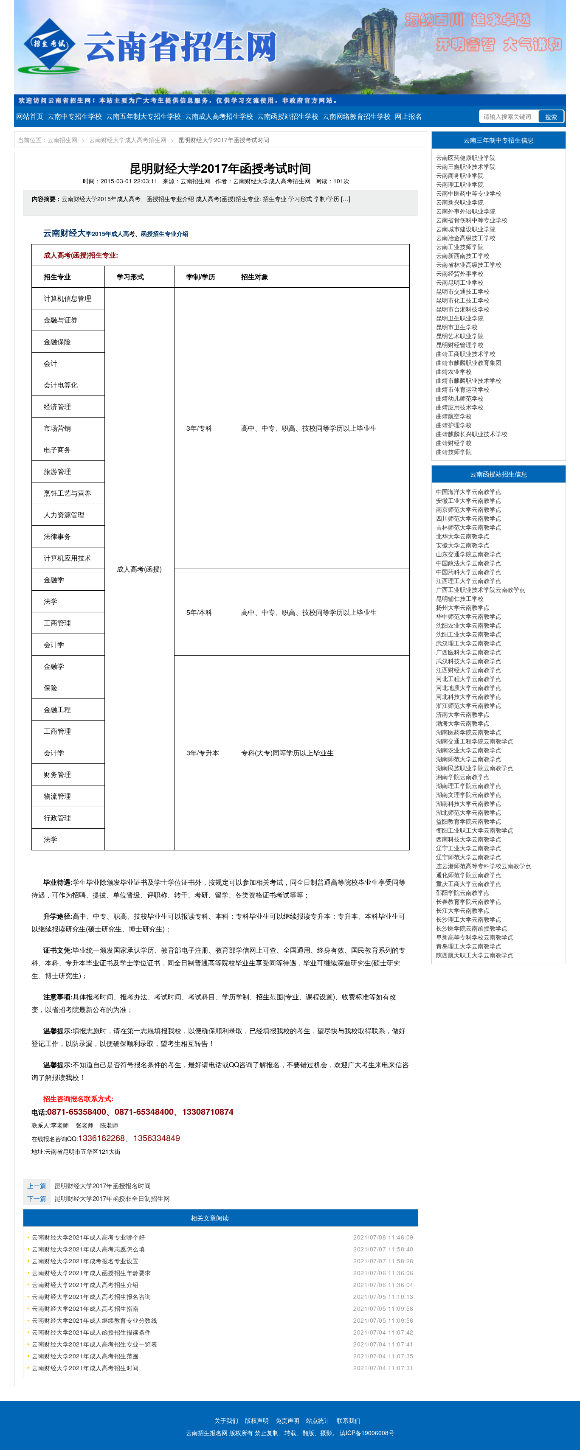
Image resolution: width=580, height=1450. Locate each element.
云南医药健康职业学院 (466, 157)
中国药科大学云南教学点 (468, 571)
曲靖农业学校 (454, 371)
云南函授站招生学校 (287, 116)
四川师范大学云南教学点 (468, 518)
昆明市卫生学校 (457, 327)
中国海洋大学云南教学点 (468, 491)
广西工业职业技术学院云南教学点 (480, 589)
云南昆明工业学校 (460, 282)
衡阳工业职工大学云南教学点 (474, 830)
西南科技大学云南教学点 (468, 839)
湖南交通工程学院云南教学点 (474, 741)
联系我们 (348, 1420)
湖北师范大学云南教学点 (468, 812)
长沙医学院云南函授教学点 (471, 928)
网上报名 (408, 116)
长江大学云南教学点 (463, 910)
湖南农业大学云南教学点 (468, 750)
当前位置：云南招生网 (47, 139)
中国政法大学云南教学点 (468, 562)
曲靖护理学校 (454, 425)
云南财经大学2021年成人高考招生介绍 (85, 1284)
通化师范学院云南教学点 (468, 874)
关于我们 (226, 1420)
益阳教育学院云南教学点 (468, 821)
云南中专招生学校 (75, 116)
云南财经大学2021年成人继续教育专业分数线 (94, 1320)
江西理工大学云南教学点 (468, 580)
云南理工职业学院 (460, 184)
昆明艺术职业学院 (460, 335)
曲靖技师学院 (454, 451)
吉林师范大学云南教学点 (468, 527)
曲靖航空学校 (454, 416)
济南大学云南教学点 (463, 714)
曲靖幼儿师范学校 (460, 398)
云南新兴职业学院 (460, 202)
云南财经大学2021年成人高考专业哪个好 (88, 1237)
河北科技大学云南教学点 (468, 696)
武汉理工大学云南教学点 (468, 643)
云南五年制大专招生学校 (143, 116)
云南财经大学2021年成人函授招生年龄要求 (91, 1272)
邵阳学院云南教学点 (463, 892)
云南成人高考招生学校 (219, 116)
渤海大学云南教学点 (463, 723)
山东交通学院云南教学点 (468, 554)
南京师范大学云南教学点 (468, 509)
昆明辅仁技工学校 (460, 598)
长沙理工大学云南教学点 (468, 919)
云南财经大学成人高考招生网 (127, 139)
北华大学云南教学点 (463, 536)
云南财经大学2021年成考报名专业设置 (85, 1260)
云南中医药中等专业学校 (468, 193)
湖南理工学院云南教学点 (468, 785)
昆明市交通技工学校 (463, 291)
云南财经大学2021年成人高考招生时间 (85, 1367)
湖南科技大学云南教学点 (468, 803)
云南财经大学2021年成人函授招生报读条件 (91, 1332)
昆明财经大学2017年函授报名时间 (102, 1185)
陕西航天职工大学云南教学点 (474, 955)
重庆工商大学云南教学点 (468, 883)
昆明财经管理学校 (460, 344)
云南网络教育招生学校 (357, 116)
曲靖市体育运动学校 (463, 389)
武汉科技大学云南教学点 (468, 660)
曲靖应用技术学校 (460, 407)
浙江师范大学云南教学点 (468, 705)
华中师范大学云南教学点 (468, 616)
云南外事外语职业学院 (466, 211)
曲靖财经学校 (454, 442)
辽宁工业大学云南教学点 (468, 848)
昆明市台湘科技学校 (463, 309)
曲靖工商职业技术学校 (466, 353)
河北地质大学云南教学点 (468, 687)
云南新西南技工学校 (463, 255)
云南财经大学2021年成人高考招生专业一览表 (94, 1344)
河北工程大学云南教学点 (468, 678)
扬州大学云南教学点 (463, 607)
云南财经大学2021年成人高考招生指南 (85, 1308)
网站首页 (29, 116)
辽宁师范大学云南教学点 (468, 857)
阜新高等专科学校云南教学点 (474, 937)
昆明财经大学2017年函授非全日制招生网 (112, 1198)
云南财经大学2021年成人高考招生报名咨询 (91, 1296)
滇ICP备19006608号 (367, 1432)
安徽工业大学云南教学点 (468, 500)
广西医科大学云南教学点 (468, 652)
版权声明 (257, 1420)
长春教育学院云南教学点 (468, 901)
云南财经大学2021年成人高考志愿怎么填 (88, 1249)
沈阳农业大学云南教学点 (468, 625)
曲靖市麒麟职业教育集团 (468, 362)
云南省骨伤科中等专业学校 (471, 220)
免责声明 (287, 1420)
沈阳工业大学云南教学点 (468, 634)
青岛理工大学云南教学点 (468, 946)
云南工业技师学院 (460, 246)
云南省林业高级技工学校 (468, 264)
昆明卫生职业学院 (460, 318)
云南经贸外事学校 (460, 273)
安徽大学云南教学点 (463, 545)
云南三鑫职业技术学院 (466, 166)
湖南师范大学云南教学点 (468, 758)
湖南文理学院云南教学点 (468, 794)
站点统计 (318, 1420)
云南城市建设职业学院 (466, 228)
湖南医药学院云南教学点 (468, 732)
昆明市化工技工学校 (463, 300)
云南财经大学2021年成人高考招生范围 (85, 1356)
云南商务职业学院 (460, 175)
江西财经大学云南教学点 (468, 669)
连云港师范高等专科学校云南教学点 (483, 865)
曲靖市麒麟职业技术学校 (468, 380)
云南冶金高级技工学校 (466, 237)
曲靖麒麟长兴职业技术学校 (471, 433)
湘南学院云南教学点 (463, 776)
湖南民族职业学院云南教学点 (474, 767)
